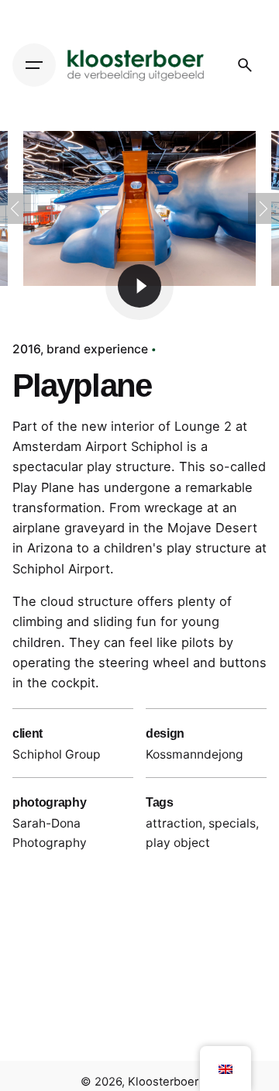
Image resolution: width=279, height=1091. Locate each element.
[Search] (245, 65)
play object (178, 842)
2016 (26, 349)
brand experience (97, 349)
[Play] (139, 286)
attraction (174, 823)
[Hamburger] (34, 65)
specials (232, 823)
